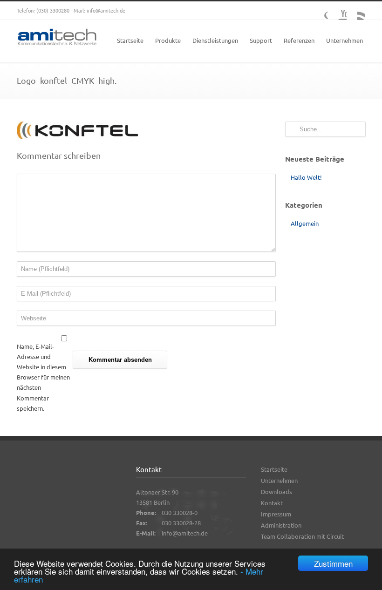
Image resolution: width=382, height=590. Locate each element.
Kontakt (272, 503)
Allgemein (305, 223)
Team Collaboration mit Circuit (302, 536)
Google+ (318, 10)
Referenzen (299, 40)
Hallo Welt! (306, 177)
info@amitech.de (106, 10)
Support (261, 40)
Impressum (276, 514)
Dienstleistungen (215, 40)
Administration (281, 525)
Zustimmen (333, 563)
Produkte (168, 40)
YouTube (337, 10)
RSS (356, 10)
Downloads (276, 491)
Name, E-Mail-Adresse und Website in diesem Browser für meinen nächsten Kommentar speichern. (43, 377)
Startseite (130, 40)
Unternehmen (344, 40)
